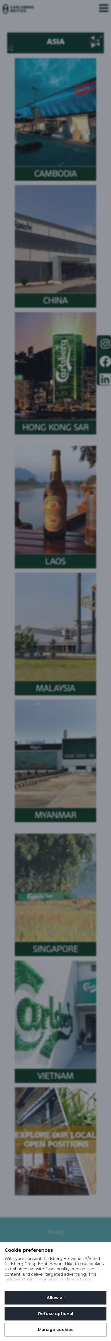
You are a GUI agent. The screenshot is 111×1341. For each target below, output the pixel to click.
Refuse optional (55, 1313)
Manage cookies (55, 1329)
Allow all (56, 1297)
